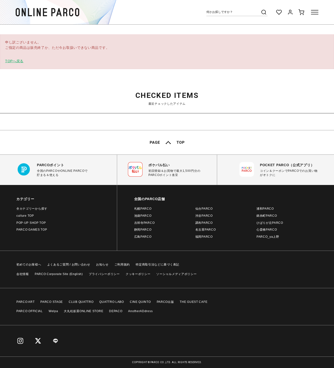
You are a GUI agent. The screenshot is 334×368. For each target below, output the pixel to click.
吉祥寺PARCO (144, 223)
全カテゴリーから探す (31, 208)
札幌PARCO (143, 208)
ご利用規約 (122, 264)
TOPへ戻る (14, 61)
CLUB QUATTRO (81, 302)
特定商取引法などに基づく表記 (157, 264)
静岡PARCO (143, 229)
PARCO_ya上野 (267, 236)
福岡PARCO (204, 236)
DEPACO (115, 311)
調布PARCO (204, 223)
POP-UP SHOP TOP (31, 223)
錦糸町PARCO (266, 215)
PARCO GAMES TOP (31, 229)
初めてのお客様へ (28, 264)
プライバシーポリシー (104, 274)
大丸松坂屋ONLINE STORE (83, 311)
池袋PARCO (143, 215)
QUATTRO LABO (111, 302)
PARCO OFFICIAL (29, 311)
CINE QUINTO (140, 302)
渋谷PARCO (204, 215)
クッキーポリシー (138, 274)
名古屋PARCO (205, 229)
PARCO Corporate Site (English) (59, 274)
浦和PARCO (265, 208)
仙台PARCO (204, 208)
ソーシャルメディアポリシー (176, 274)
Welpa (53, 311)
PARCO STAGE (51, 302)
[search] (263, 12)
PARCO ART (25, 302)
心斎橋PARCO (266, 229)
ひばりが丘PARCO (269, 223)
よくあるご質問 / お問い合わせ (68, 264)
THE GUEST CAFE (193, 302)
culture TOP (25, 215)
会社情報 (22, 274)
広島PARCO (143, 236)
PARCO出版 (165, 302)
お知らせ (102, 264)
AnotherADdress (140, 311)
